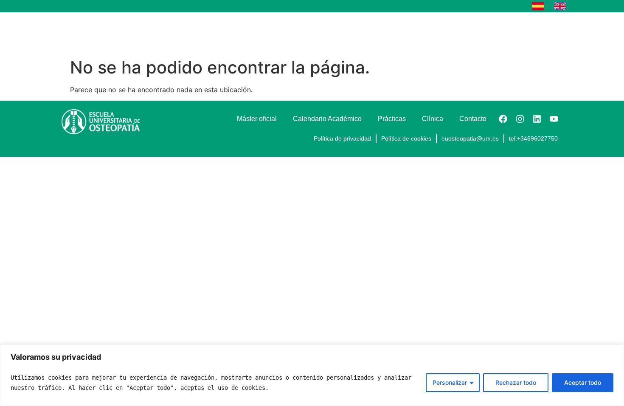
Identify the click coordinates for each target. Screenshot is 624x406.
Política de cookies (406, 138)
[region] (312, 375)
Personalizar (450, 382)
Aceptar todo (582, 382)
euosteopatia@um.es (470, 138)
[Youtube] (553, 118)
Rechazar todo (515, 382)
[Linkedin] (536, 118)
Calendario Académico (392, 33)
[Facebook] (503, 118)
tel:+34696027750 (533, 138)
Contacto (540, 33)
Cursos (262, 33)
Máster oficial (321, 33)
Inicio (226, 33)
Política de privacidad (342, 138)
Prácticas (458, 33)
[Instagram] (520, 118)
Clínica (499, 33)
